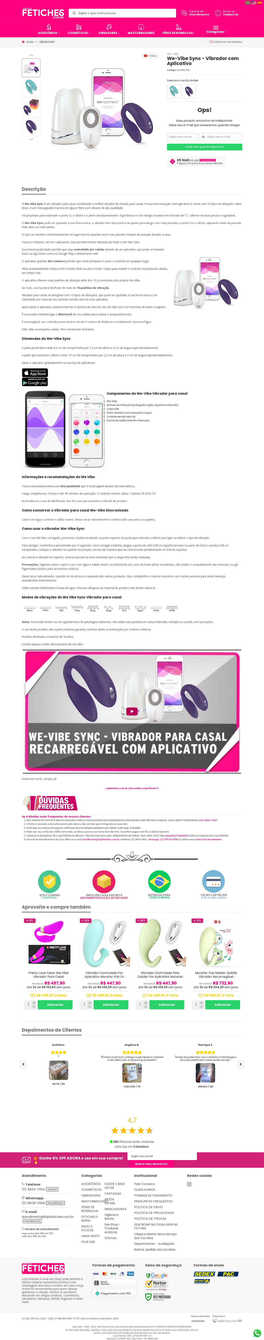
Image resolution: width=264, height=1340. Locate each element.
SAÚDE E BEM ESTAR (114, 1186)
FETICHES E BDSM (89, 1218)
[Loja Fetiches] (43, 13)
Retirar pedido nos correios (154, 1249)
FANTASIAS (113, 1193)
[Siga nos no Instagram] (189, 1184)
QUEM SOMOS (144, 1189)
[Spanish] (259, 2)
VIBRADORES (47, 42)
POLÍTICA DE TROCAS (150, 1218)
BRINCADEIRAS (115, 1209)
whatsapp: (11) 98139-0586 (163, 839)
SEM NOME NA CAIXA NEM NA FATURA (156, 1226)
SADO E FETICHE (87, 1228)
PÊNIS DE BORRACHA (89, 1209)
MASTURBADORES (94, 1201)
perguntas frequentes (176, 835)
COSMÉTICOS (91, 1189)
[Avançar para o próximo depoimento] (241, 1064)
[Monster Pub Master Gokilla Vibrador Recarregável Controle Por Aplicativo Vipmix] (216, 964)
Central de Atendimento (208, 839)
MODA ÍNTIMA (110, 1201)
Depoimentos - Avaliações (154, 1244)
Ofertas (110, 1238)
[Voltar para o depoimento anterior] (23, 1064)
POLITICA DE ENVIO (148, 1207)
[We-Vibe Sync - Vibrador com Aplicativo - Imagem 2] (31, 87)
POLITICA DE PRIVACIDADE (154, 1213)
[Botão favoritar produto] (70, 921)
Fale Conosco (144, 1184)
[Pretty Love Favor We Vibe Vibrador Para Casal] (48, 964)
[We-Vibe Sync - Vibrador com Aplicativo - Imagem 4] (31, 127)
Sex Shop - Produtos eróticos (113, 1228)
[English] (253, 2)
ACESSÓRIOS (90, 1184)
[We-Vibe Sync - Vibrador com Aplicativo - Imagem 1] (31, 68)
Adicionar (55, 1004)
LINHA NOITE (90, 1236)
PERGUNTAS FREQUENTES (153, 1201)
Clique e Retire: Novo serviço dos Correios (155, 1236)
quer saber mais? (208, 820)
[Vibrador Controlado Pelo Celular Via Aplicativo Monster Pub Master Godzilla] (160, 964)
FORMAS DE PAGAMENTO (153, 1195)
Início (30, 42)
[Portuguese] (247, 2)
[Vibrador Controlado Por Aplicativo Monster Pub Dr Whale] (104, 964)
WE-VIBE (172, 54)
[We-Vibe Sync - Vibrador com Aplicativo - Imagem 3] (31, 107)
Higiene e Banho (111, 1217)
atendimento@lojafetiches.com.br (100, 839)
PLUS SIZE (88, 1242)
